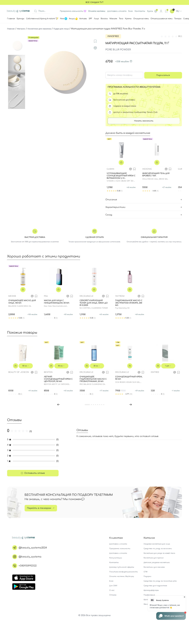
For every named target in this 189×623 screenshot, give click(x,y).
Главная (11, 29)
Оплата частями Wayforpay (121, 576)
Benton (48, 372)
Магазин (21, 29)
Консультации (115, 558)
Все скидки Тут (94, 2)
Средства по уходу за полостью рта (160, 581)
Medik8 (12, 296)
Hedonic (147, 169)
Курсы (150, 11)
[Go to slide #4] (17, 100)
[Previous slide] (29, 73)
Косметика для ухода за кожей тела (159, 553)
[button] (58, 404)
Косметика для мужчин (154, 558)
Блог (130, 11)
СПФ (145, 572)
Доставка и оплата (116, 11)
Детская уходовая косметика (157, 562)
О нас (111, 590)
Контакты (140, 11)
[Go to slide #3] (17, 82)
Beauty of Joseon (18, 372)
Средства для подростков (155, 586)
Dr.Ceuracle (86, 296)
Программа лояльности (71, 11)
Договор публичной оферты (121, 567)
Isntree (155, 372)
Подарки (147, 576)
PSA (46, 296)
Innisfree (113, 36)
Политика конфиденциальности (123, 572)
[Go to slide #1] (17, 46)
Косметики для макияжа (39, 29)
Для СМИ (113, 586)
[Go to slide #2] (17, 64)
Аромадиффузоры (151, 590)
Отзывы (112, 595)
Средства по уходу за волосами (158, 548)
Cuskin (110, 169)
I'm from (119, 296)
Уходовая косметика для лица (157, 544)
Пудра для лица (61, 29)
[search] (35, 11)
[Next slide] (98, 73)
